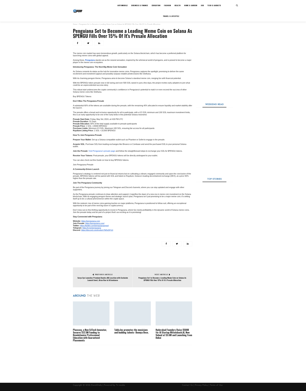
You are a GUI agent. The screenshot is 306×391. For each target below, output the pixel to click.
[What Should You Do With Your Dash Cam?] (214, 198)
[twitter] (88, 43)
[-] (77, 11)
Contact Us (187, 385)
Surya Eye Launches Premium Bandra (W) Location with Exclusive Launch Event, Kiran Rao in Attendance (102, 278)
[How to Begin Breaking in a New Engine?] (203, 260)
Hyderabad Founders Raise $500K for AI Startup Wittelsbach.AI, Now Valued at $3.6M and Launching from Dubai (174, 333)
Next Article (161, 274)
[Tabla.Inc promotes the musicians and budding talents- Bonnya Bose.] (132, 313)
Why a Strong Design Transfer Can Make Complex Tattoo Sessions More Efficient (220, 128)
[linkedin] (99, 43)
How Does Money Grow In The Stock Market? (221, 283)
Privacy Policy (201, 385)
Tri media (120, 385)
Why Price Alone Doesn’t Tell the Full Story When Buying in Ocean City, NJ (220, 114)
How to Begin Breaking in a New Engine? (221, 256)
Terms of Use (216, 385)
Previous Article (104, 274)
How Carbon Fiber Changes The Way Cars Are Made (220, 231)
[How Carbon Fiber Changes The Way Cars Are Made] (203, 236)
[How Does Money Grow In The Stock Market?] (203, 288)
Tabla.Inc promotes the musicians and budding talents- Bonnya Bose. (131, 331)
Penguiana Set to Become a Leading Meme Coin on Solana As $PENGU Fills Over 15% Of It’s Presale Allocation (162, 278)
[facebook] (77, 43)
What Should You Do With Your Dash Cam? (214, 216)
